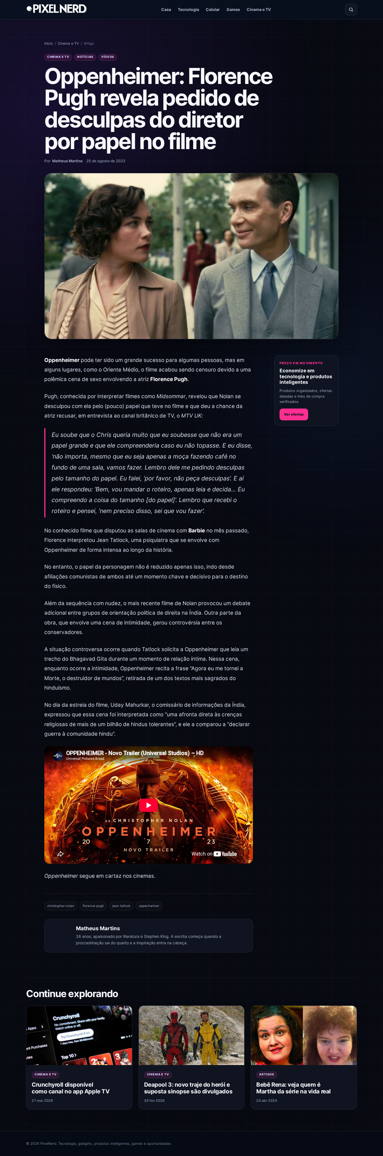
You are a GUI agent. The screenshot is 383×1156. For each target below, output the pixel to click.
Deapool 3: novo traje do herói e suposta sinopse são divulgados (188, 1088)
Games (233, 9)
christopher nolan (60, 906)
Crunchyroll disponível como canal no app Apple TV (70, 1088)
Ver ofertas (294, 414)
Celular (213, 9)
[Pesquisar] (351, 9)
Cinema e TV (259, 9)
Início (48, 43)
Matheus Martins (67, 161)
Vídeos (107, 57)
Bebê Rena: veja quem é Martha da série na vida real (293, 1088)
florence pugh (93, 906)
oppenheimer (149, 906)
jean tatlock (121, 906)
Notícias (85, 57)
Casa (166, 9)
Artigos (266, 1074)
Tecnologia (188, 9)
